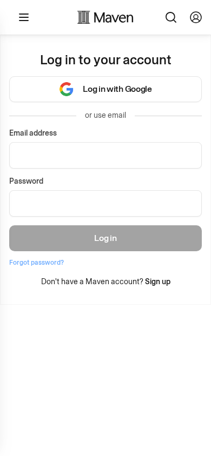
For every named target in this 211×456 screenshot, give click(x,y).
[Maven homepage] (105, 17)
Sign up (157, 281)
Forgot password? (36, 262)
